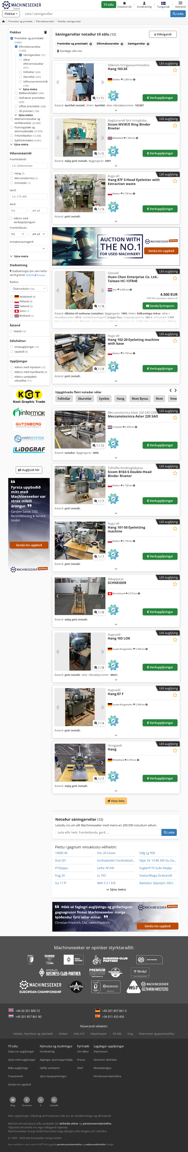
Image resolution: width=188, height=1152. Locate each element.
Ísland (35, 275)
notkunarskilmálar (95, 1144)
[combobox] (29, 288)
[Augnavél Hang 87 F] (80, 707)
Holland (26, 306)
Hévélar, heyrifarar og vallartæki (33, 1033)
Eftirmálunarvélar (30, 48)
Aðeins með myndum (30, 367)
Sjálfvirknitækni (28, 140)
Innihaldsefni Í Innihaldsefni (116, 860)
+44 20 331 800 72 (27, 1011)
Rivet (159, 399)
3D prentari (29, 111)
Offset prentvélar (32, 106)
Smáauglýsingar (27, 347)
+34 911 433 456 (113, 1017)
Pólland (25, 301)
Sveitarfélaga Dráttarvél (155, 875)
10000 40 (61, 853)
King (130, 1033)
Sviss (24, 311)
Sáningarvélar (34, 55)
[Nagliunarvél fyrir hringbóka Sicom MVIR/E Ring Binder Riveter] (80, 138)
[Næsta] (102, 82)
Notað (20, 331)
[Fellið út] (116, 110)
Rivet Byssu (140, 399)
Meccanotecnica (26, 178)
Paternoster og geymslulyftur (157, 1033)
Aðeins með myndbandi (31, 372)
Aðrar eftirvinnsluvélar (33, 63)
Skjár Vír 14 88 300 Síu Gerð (158, 860)
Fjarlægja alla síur (70, 51)
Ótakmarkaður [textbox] (23, 288)
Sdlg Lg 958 (147, 853)
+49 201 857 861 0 (114, 1011)
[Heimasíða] (3, 21)
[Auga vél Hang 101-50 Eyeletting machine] (80, 541)
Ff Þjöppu (61, 868)
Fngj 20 (60, 875)
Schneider (22, 183)
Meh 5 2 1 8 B (106, 883)
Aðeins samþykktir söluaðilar (26, 378)
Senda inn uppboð (161, 251)
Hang (19, 173)
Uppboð (21, 351)
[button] (180, 4)
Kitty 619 (79, 1033)
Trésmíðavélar (28, 135)
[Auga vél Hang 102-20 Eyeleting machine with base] (80, 353)
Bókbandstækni (31, 93)
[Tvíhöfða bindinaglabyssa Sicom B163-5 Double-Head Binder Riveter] (80, 485)
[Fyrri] (57, 82)
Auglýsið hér (30, 470)
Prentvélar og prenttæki (29, 40)
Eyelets (104, 399)
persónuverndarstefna (69, 1144)
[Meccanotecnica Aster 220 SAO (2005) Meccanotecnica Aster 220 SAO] (80, 430)
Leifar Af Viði (105, 868)
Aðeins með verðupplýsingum (24, 220)
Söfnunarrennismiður (36, 83)
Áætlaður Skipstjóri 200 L (156, 883)
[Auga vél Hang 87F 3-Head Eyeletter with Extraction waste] (80, 193)
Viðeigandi (164, 34)
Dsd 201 (60, 860)
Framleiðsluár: (18, 227)
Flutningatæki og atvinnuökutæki (29, 129)
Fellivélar (31, 72)
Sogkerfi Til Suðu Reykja (155, 868)
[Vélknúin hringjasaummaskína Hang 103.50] (80, 82)
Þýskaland (27, 296)
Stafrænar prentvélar (32, 100)
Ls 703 (101, 875)
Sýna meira (117, 889)
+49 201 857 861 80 (28, 1017)
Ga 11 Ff (60, 883)
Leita (179, 14)
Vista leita (117, 801)
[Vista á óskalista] (175, 70)
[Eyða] (90, 44)
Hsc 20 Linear (106, 853)
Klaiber (63, 1033)
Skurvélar (32, 76)
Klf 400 (117, 1033)
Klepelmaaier (99, 1033)
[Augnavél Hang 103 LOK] (80, 652)
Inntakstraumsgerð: (22, 241)
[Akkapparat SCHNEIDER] (80, 596)
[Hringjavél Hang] (80, 763)
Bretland (26, 315)
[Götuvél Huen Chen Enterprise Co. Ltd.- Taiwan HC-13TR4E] (80, 290)
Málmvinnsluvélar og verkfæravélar (28, 121)
